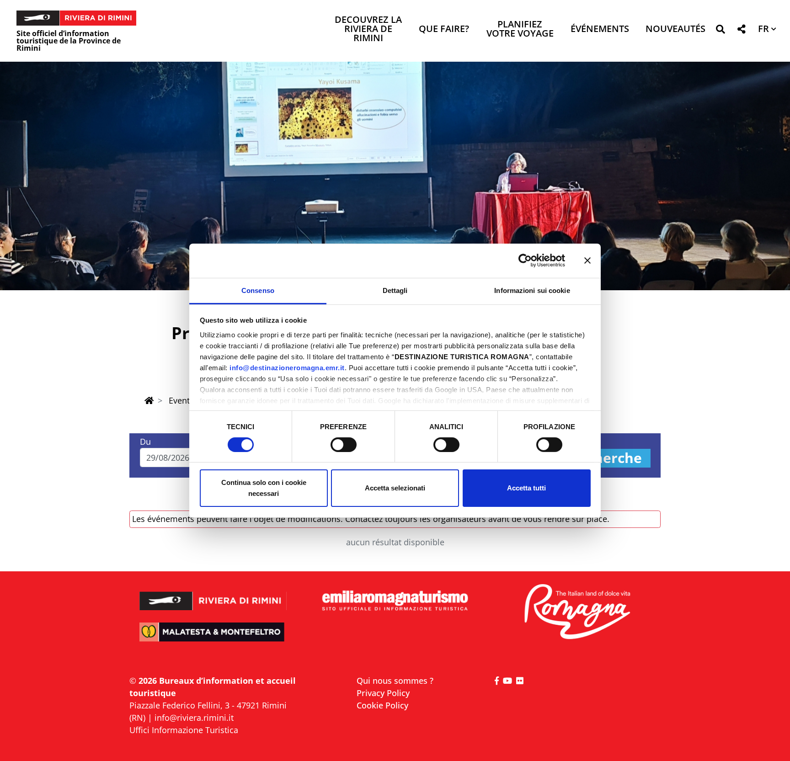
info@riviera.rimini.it (194, 717)
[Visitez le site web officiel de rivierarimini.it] (213, 595)
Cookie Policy (382, 705)
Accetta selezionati (395, 488)
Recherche (606, 458)
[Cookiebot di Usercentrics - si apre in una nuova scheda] (525, 260)
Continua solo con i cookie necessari (263, 488)
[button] (720, 31)
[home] (149, 400)
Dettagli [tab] (395, 290)
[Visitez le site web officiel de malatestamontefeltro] (213, 638)
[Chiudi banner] (587, 260)
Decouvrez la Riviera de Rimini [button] (368, 29)
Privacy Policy (383, 692)
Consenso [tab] (257, 290)
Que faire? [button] (444, 29)
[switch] (344, 444)
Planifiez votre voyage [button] (520, 29)
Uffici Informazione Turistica (183, 729)
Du (145, 441)
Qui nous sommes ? (395, 680)
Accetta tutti (526, 488)
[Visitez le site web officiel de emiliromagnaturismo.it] (395, 601)
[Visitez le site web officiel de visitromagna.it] (577, 612)
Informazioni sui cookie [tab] (532, 290)
